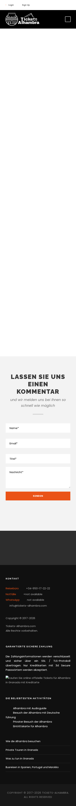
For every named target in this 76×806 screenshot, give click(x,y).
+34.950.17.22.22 (38, 269)
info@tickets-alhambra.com (38, 340)
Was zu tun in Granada (20, 758)
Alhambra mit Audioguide (29, 708)
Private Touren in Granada (22, 750)
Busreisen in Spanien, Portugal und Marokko (32, 767)
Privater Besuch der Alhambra (32, 721)
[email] (38, 547)
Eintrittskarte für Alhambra (30, 726)
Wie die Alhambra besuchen (23, 741)
